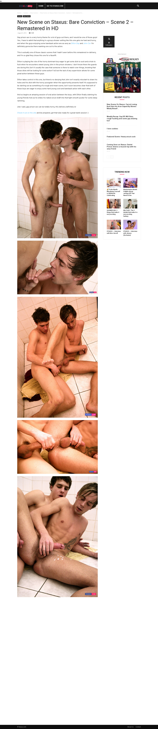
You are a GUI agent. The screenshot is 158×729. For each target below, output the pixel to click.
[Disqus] (57, 631)
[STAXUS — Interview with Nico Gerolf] (114, 224)
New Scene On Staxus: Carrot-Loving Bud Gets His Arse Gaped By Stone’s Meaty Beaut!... (122, 106)
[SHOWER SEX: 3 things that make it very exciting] (114, 204)
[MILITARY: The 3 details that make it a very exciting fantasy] (130, 204)
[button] (138, 6)
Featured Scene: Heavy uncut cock (121, 137)
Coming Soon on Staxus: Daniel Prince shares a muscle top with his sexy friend (121, 147)
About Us (130, 727)
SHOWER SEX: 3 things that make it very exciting (113, 212)
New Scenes (34, 13)
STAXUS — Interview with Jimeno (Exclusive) (130, 233)
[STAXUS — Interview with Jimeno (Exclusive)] (130, 224)
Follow (109, 37)
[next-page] (111, 156)
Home (41, 6)
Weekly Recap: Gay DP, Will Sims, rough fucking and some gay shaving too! (122, 118)
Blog (108, 111)
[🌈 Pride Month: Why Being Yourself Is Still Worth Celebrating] (114, 183)
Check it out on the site (26, 113)
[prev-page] (108, 156)
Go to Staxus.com (55, 6)
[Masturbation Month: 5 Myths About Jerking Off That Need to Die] (130, 183)
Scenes (25, 13)
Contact (138, 727)
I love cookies (112, 129)
